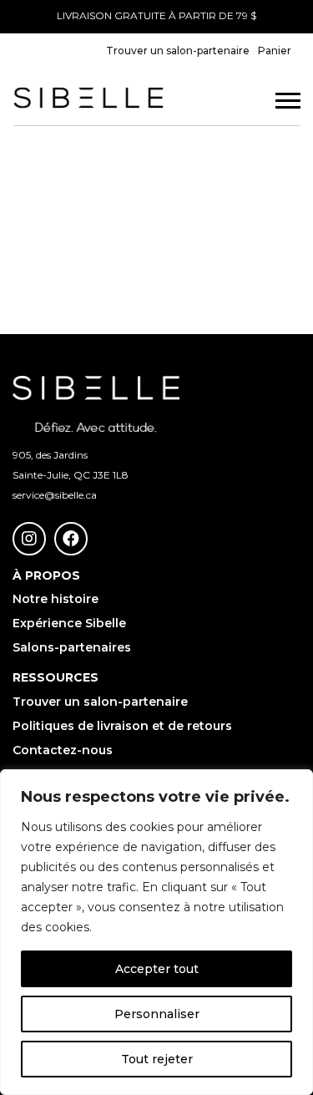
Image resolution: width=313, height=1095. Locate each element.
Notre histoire (55, 598)
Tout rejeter (157, 1059)
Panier (274, 50)
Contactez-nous (63, 750)
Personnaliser (156, 1013)
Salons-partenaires (72, 647)
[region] (156, 932)
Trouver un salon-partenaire (178, 50)
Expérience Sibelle (69, 623)
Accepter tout (157, 968)
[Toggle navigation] (283, 106)
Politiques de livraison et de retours (122, 725)
